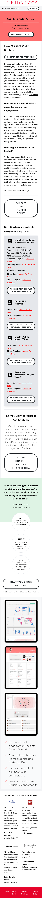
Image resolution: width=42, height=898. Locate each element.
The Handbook (26, 165)
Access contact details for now (21, 462)
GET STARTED (33, 8)
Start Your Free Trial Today (21, 583)
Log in (17, 8)
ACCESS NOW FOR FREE (21, 34)
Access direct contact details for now (21, 290)
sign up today (10, 89)
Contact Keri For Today (20, 57)
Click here (21, 136)
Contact (6, 891)
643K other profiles (12, 182)
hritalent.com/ (21, 270)
